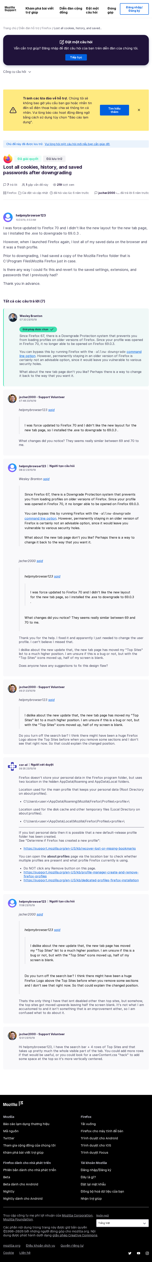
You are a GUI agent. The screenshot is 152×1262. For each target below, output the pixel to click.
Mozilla (13, 1104)
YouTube (138, 1253)
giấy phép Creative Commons (74, 1235)
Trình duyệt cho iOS (96, 1145)
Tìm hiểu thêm (114, 110)
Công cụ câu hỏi (14, 71)
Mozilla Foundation (18, 1219)
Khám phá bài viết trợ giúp (40, 10)
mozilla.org (11, 1246)
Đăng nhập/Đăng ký (134, 9)
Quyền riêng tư (72, 1246)
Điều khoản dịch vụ (40, 1246)
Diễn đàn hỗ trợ (29, 28)
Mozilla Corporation (77, 1215)
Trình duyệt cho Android (99, 1138)
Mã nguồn (11, 1131)
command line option (40, 518)
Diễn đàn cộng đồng (71, 10)
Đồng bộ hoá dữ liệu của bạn (102, 1191)
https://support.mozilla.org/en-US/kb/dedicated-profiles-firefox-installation (81, 880)
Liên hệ (24, 1253)
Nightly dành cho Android (23, 1198)
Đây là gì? (88, 1177)
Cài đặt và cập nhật (35, 192)
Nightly (8, 1191)
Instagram (147, 1253)
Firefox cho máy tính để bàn (102, 1131)
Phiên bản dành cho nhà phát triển (29, 1170)
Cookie (8, 1253)
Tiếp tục (76, 57)
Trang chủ (9, 28)
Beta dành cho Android (20, 1184)
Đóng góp (111, 10)
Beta (6, 1177)
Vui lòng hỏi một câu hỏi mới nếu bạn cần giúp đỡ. (77, 144)
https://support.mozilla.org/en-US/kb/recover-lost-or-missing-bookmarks (80, 848)
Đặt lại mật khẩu (93, 1184)
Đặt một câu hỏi (92, 10)
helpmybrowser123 (31, 215)
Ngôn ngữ (102, 1215)
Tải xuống (88, 1124)
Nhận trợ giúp (91, 1198)
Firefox (46, 28)
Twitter (8, 1138)
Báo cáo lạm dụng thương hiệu (26, 1124)
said (51, 410)
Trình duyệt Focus (94, 1152)
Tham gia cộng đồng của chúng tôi (29, 1145)
